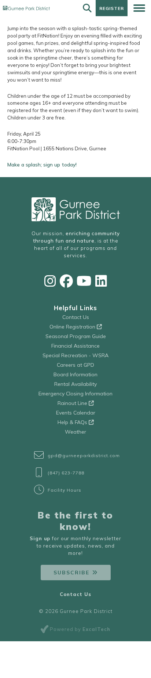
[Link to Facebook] (66, 281)
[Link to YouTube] (84, 281)
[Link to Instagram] (50, 281)
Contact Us (75, 317)
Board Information (75, 374)
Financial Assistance (75, 345)
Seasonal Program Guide (75, 336)
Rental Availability (75, 384)
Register (111, 8)
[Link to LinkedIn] (101, 281)
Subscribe (71, 572)
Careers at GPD (75, 365)
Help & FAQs (73, 422)
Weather (75, 431)
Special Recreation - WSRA (75, 355)
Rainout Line (73, 403)
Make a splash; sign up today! (42, 165)
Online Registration (73, 326)
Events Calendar (75, 412)
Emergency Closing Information (75, 393)
